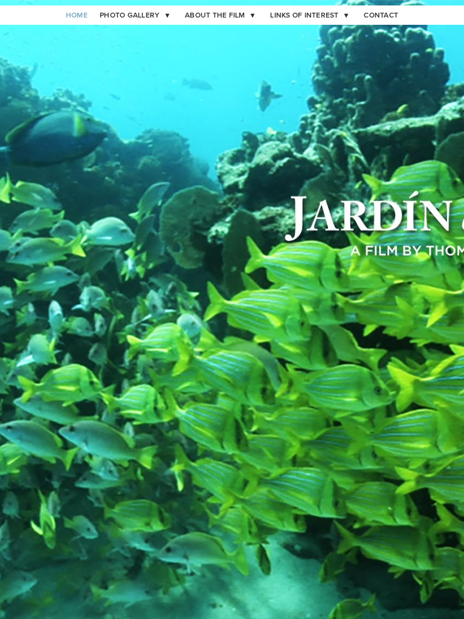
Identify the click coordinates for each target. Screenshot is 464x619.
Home (77, 15)
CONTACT (381, 15)
